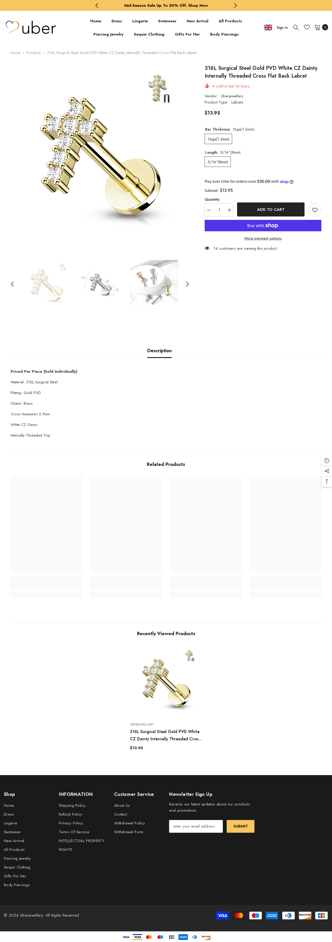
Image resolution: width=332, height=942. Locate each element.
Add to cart (271, 209)
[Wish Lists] (307, 27)
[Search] (296, 27)
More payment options (263, 238)
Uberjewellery (232, 96)
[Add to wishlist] (314, 210)
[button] (12, 284)
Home (15, 53)
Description (159, 350)
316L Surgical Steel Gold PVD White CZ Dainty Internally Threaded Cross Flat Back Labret (165, 736)
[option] (166, 5)
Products (33, 53)
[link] (46, 585)
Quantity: (212, 199)
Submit (240, 826)
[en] (268, 27)
